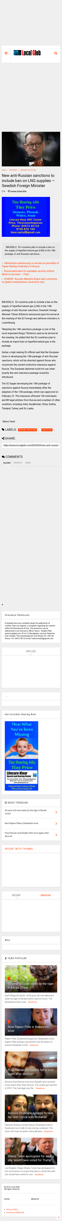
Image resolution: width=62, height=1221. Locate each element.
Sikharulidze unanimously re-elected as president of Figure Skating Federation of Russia (30, 265)
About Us (35, 1199)
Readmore (32, 1002)
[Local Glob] (28, 54)
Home (4, 170)
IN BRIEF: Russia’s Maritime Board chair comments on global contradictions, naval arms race (29, 281)
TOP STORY (13, 170)
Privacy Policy (12, 1209)
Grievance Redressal (15, 1212)
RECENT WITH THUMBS (19, 848)
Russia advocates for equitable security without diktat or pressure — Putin (28, 273)
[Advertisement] (31, 24)
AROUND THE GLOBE (28, 170)
